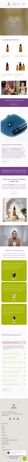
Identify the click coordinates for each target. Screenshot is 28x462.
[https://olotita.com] (9, 4)
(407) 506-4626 (5, 442)
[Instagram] (14, 419)
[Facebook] (10, 419)
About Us (4, 432)
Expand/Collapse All (6, 339)
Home (3, 426)
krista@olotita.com (6, 444)
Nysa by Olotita (5, 438)
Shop (3, 430)
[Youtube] (18, 419)
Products (3, 428)
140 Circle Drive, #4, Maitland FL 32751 (10, 440)
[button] (18, 4)
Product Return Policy (6, 449)
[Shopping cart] (23, 4)
